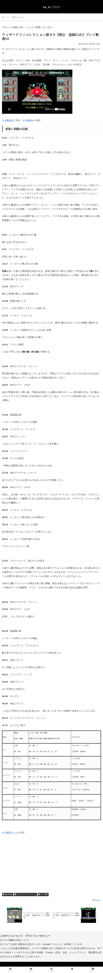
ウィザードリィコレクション (26, 894)
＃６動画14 (28, 120)
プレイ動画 (44, 894)
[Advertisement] (51, 867)
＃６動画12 (8, 120)
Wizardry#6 (9, 894)
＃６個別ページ (10, 832)
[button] (95, 575)
